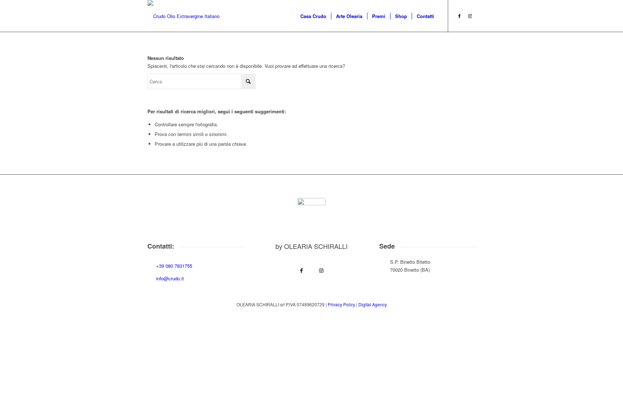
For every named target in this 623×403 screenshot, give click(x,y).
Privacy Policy (341, 304)
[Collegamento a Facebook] (459, 15)
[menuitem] (313, 16)
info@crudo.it (170, 278)
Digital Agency (372, 304)
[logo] (183, 16)
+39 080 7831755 (174, 265)
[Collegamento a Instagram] (470, 15)
